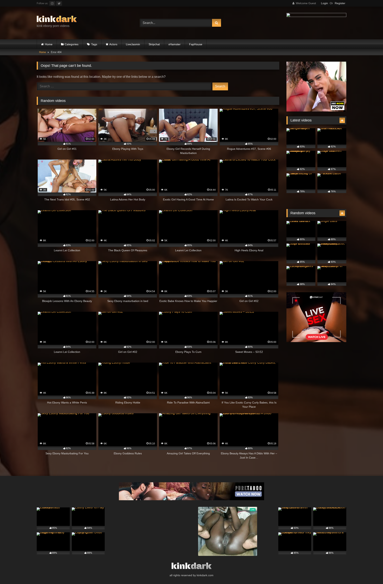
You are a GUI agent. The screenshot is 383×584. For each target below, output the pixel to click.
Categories (71, 44)
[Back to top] (370, 572)
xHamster (174, 44)
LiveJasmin (133, 44)
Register (340, 3)
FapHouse (195, 44)
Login (324, 3)
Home (48, 44)
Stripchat (154, 44)
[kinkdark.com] (57, 20)
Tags (94, 44)
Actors (113, 44)
